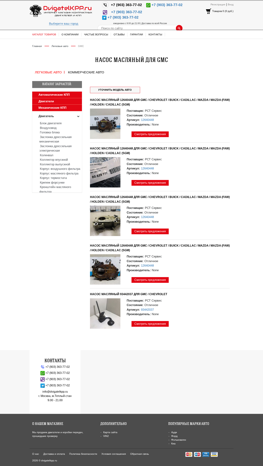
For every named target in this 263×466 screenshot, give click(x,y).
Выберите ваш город (63, 23)
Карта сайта (110, 432)
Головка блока (50, 132)
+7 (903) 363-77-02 (126, 5)
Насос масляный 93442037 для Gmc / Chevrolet (128, 294)
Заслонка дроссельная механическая (55, 139)
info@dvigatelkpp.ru (55, 391)
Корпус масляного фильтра (59, 173)
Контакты (155, 34)
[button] (51, 94)
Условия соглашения (113, 453)
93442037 (147, 309)
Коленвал (46, 155)
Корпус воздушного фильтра (60, 169)
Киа (173, 443)
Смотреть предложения (150, 134)
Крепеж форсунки (52, 182)
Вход (230, 4)
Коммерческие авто (86, 72)
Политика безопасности (83, 453)
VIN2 (106, 436)
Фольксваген (178, 439)
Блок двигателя (51, 123)
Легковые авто (60, 46)
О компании (70, 34)
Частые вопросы (96, 34)
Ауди (174, 432)
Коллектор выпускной (55, 164)
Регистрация (218, 4)
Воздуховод (48, 128)
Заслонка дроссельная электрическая (55, 148)
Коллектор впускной (54, 159)
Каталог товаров (44, 34)
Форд (174, 436)
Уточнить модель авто (115, 89)
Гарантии (136, 34)
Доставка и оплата (54, 453)
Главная (37, 46)
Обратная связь (139, 453)
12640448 (147, 120)
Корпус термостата (53, 178)
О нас (35, 453)
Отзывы (119, 34)
